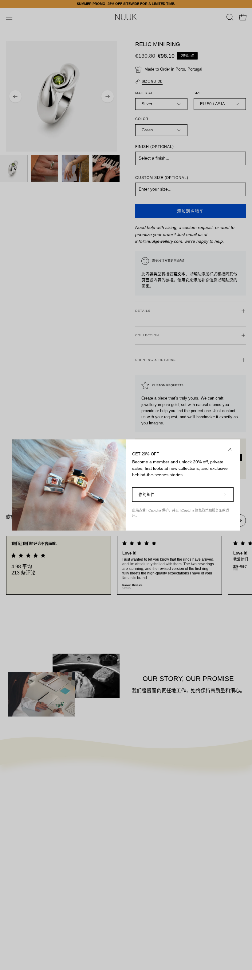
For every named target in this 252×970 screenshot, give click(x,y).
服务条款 (219, 510)
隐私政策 (202, 510)
